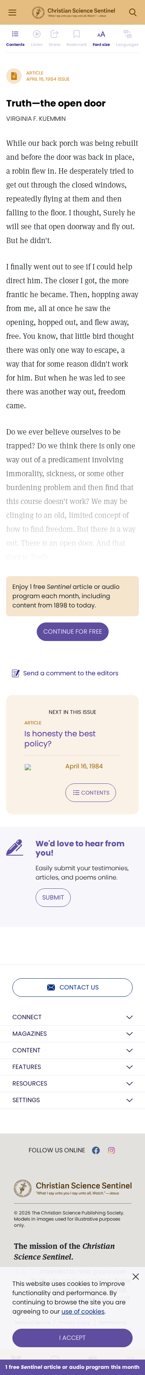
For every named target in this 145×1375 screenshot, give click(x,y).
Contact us (79, 987)
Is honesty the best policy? (60, 738)
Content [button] (26, 1050)
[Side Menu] (12, 12)
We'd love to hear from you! (80, 848)
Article (34, 72)
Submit (53, 897)
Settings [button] (26, 1100)
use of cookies (82, 1311)
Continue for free (72, 631)
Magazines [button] (29, 1033)
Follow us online (57, 1150)
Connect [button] (27, 1017)
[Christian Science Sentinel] (73, 13)
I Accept (72, 1337)
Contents (95, 793)
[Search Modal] (132, 12)
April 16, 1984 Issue (48, 79)
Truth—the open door (56, 103)
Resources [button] (29, 1083)
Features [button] (26, 1066)
